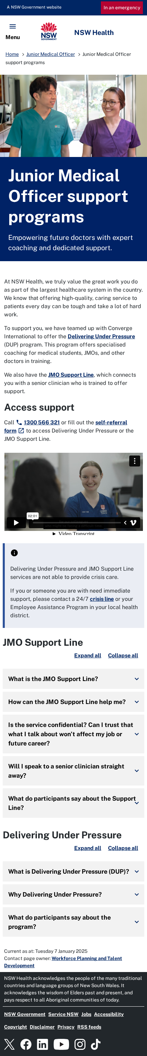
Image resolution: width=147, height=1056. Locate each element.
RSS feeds (89, 1027)
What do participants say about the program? (59, 922)
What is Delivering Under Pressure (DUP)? (68, 871)
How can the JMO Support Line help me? (67, 701)
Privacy (66, 1027)
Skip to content (30, 7)
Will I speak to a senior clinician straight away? (66, 771)
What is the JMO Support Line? (53, 678)
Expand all (87, 655)
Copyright (15, 1027)
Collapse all (123, 655)
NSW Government (24, 1014)
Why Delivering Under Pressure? (55, 894)
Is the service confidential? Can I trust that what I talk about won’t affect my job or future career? (70, 734)
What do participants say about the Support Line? (72, 803)
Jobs (86, 1014)
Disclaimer (42, 1027)
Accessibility (109, 1014)
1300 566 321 (42, 422)
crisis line (102, 599)
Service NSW (63, 1014)
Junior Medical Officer (50, 54)
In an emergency (122, 7)
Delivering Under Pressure (101, 336)
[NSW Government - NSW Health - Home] (73, 31)
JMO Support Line (71, 375)
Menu (12, 37)
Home (12, 54)
